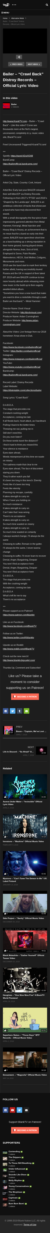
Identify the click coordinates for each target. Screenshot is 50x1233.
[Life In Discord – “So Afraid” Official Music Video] (25, 751)
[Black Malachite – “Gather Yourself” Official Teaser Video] (25, 940)
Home (5, 18)
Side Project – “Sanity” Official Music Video (23, 918)
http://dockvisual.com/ (31, 312)
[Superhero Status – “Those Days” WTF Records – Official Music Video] (25, 1020)
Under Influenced (17, 1169)
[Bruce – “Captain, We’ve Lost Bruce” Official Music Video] (25, 731)
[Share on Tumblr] (19, 711)
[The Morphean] (5, 1193)
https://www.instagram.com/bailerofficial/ (22, 359)
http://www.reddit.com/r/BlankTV (18, 649)
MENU (6, 13)
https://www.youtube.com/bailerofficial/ (21, 367)
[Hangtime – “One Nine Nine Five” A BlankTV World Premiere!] (25, 980)
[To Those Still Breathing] (5, 1164)
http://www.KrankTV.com (15, 121)
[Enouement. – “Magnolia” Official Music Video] (25, 1059)
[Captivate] (5, 1199)
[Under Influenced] (5, 1170)
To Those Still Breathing (20, 1163)
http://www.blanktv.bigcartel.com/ (19, 660)
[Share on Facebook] (5, 711)
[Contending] (5, 1153)
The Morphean (15, 1192)
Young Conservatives (19, 1186)
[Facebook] (5, 1110)
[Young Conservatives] (5, 1187)
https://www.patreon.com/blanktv (19, 615)
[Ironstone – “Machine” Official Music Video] (25, 826)
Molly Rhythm (15, 1180)
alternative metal (17, 18)
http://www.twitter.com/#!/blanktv (18, 637)
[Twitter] (19, 1110)
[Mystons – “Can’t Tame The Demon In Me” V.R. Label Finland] (25, 863)
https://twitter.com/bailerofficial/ (25, 351)
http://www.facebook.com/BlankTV (20, 626)
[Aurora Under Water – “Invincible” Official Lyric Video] (25, 786)
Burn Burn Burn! (16, 1203)
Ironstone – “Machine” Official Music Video (23, 841)
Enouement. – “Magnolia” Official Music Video (25, 1075)
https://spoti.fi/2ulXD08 (22, 156)
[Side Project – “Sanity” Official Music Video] (25, 903)
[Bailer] (6, 105)
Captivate (13, 1198)
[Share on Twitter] (12, 711)
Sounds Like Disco (18, 1174)
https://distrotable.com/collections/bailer (22, 390)
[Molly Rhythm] (5, 1182)
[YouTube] (12, 1110)
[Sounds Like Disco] (5, 1176)
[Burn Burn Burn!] (5, 1205)
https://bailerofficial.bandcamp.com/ (20, 164)
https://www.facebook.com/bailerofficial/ (22, 347)
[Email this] (26, 711)
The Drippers (15, 1157)
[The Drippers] (5, 1158)
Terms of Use (29, 1224)
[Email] (26, 1110)
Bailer (14, 104)
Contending (14, 1151)
